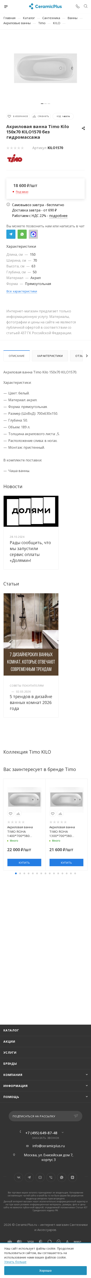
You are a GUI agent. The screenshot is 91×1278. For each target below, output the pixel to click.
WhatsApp (22, 234)
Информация (15, 1086)
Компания (12, 1075)
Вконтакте (18, 1177)
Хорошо (45, 1270)
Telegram (10, 234)
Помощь (11, 1097)
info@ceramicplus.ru (48, 1146)
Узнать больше (15, 1262)
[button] (16, 873)
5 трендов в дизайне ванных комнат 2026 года (31, 702)
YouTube (40, 1177)
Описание (17, 356)
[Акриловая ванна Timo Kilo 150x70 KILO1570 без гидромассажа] (45, 68)
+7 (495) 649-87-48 (41, 1133)
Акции (9, 1041)
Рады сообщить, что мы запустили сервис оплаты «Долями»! (30, 551)
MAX (33, 234)
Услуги (10, 1052)
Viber (50, 1177)
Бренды (10, 1064)
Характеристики (50, 356)
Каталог (11, 1030)
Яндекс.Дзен (72, 1177)
